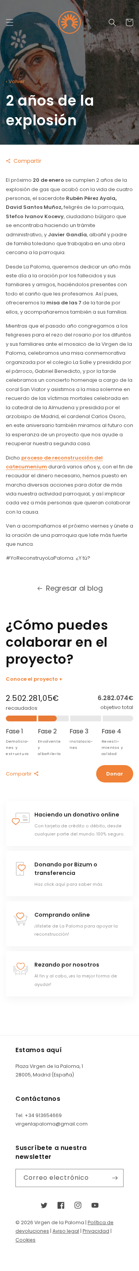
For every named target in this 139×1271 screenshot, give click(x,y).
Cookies (25, 1240)
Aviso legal (66, 1231)
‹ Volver (15, 81)
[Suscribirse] (114, 1178)
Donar (114, 773)
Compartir (27, 161)
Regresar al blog (74, 588)
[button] (9, 22)
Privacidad (96, 1231)
